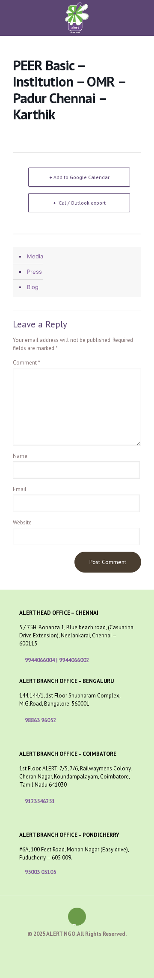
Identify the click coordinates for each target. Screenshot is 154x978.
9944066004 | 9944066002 (57, 660)
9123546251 (40, 801)
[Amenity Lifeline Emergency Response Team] (77, 12)
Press (34, 271)
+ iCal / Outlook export (79, 203)
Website (22, 522)
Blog (32, 287)
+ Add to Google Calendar (79, 177)
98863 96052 (40, 720)
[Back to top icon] (77, 917)
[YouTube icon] (77, 948)
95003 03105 (40, 872)
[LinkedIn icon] (86, 948)
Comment (26, 362)
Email (20, 489)
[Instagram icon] (95, 948)
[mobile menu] (142, 15)
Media (35, 256)
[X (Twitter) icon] (68, 948)
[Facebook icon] (59, 948)
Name (20, 456)
